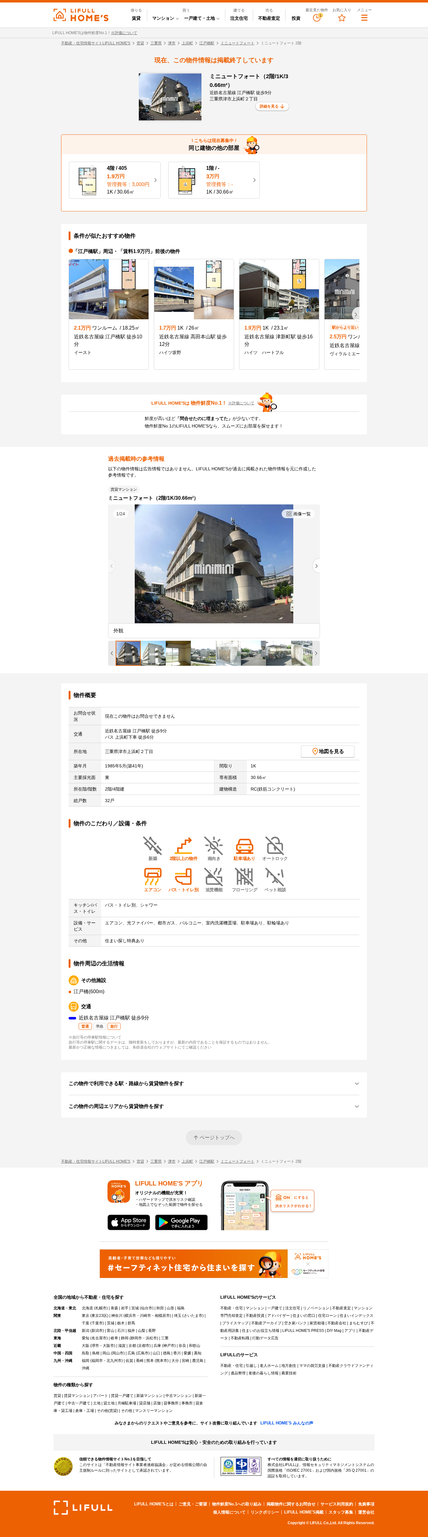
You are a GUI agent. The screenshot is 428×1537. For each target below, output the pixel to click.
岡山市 (117, 1353)
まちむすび (358, 1323)
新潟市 (97, 1330)
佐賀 (129, 1360)
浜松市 (151, 1338)
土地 (97, 1403)
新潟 (85, 1330)
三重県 (156, 43)
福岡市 (97, 1360)
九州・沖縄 (63, 1360)
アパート (100, 1395)
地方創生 (288, 1365)
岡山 (106, 1353)
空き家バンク (295, 1323)
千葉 (85, 1323)
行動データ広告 (265, 1338)
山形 (170, 1308)
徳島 (166, 1353)
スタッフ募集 (341, 1512)
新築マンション (149, 1395)
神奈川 (117, 1315)
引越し (251, 1365)
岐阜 (114, 1338)
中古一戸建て (79, 1403)
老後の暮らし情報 (263, 1373)
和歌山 (194, 1345)
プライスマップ (235, 1323)
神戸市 (169, 1345)
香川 (177, 1353)
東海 (57, 1338)
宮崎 (185, 1360)
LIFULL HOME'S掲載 (304, 1512)
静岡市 (136, 1338)
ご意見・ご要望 (193, 1504)
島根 (96, 1353)
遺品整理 (238, 1373)
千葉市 (97, 1323)
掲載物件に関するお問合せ (291, 1504)
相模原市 (162, 1315)
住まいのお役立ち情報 (260, 1330)
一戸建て (274, 1308)
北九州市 (114, 1360)
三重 (165, 1338)
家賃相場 (317, 1323)
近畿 (57, 1345)
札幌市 (101, 1308)
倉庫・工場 (84, 1410)
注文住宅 (239, 18)
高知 (197, 1353)
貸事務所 (171, 1403)
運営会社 (366, 1512)
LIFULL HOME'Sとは (154, 1504)
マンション (255, 1308)
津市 (171, 43)
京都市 (143, 1345)
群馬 (131, 1323)
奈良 (182, 1345)
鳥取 (85, 1353)
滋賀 (122, 1345)
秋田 (160, 1308)
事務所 (187, 1403)
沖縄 (85, 1368)
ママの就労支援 (312, 1365)
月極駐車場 (126, 1403)
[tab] (128, 653)
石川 (121, 1330)
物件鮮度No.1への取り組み (237, 1504)
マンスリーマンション (154, 1410)
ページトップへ (217, 1137)
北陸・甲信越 (65, 1330)
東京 (85, 1315)
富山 (110, 1330)
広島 (131, 1353)
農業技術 (288, 1373)
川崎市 (145, 1315)
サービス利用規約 (337, 1504)
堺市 (95, 1345)
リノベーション (316, 1308)
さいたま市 (193, 1315)
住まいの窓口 (304, 1315)
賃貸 (136, 18)
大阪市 (108, 1345)
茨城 (110, 1323)
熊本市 (161, 1360)
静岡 (124, 1338)
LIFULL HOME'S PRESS (303, 1330)
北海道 (87, 1308)
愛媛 (187, 1353)
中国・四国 (63, 1353)
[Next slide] (316, 565)
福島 (181, 1308)
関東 (57, 1315)
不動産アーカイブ (266, 1323)
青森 (114, 1308)
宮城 (135, 1308)
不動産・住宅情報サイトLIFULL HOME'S (95, 43)
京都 (132, 1345)
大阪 (85, 1345)
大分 (175, 1360)
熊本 (150, 1360)
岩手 (124, 1308)
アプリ (350, 1330)
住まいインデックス (356, 1315)
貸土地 (109, 1403)
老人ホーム (269, 1365)
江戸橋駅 (206, 43)
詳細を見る (269, 106)
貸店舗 (144, 1403)
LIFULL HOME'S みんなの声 (286, 1423)
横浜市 (130, 1315)
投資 (296, 18)
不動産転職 (240, 1338)
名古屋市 (99, 1338)
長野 (152, 1330)
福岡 (85, 1360)
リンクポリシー (265, 1512)
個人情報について (229, 1512)
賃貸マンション (77, 1395)
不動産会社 (336, 1323)
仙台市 (146, 1308)
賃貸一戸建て (122, 1395)
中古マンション (178, 1395)
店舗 (157, 1403)
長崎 (140, 1360)
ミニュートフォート (237, 43)
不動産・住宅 (231, 1308)
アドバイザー (278, 1315)
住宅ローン (327, 1315)
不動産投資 (255, 1315)
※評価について (124, 33)
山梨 (141, 1330)
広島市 (143, 1353)
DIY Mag (334, 1330)
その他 (126, 1410)
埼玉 (177, 1315)
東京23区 (99, 1315)
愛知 (85, 1338)
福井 (131, 1330)
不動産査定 (269, 18)
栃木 (121, 1323)
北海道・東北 (65, 1308)
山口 (156, 1353)
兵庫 (157, 1345)
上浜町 (187, 43)
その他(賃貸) (107, 1410)
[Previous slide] (112, 565)
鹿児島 (197, 1360)
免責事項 (366, 1504)
